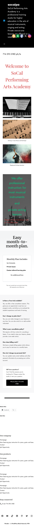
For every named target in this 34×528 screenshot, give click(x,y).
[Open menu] (4, 44)
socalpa (13, 5)
